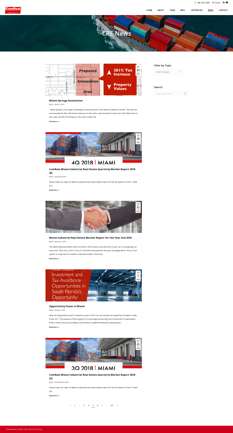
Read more (53, 121)
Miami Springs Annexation (66, 100)
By (51, 104)
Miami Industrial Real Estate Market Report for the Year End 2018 (90, 237)
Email (217, 2)
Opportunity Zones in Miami (67, 306)
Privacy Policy (37, 429)
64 (112, 405)
